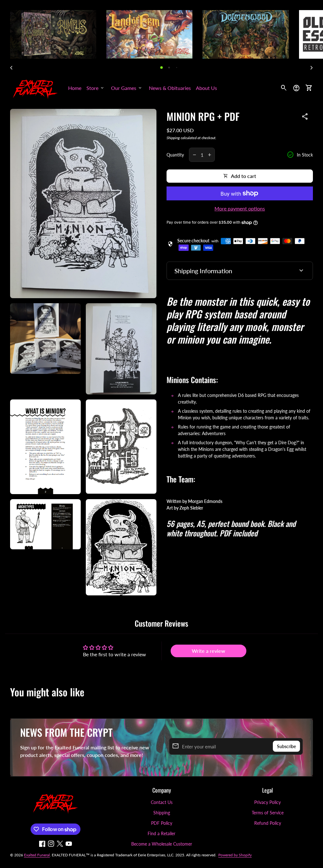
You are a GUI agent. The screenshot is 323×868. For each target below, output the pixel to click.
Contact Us (162, 802)
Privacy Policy (267, 802)
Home (74, 88)
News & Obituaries (170, 88)
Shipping (173, 137)
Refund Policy (267, 823)
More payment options (239, 208)
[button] (161, 67)
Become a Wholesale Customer (161, 844)
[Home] (35, 87)
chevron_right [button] (311, 68)
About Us (206, 88)
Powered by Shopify (235, 855)
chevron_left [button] (11, 68)
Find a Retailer (161, 833)
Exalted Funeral (37, 855)
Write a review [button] (208, 651)
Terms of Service (268, 812)
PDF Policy (161, 823)
